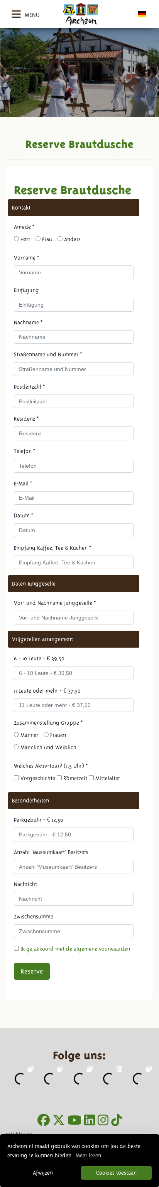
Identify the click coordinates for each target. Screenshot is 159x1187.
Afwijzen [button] (43, 1173)
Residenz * (26, 419)
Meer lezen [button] (88, 1155)
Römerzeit (74, 778)
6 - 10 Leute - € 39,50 (39, 658)
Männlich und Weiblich (47, 747)
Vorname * (26, 258)
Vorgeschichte (37, 778)
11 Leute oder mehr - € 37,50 (47, 691)
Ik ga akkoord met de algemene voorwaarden (75, 949)
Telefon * (24, 451)
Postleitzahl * (29, 387)
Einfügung (26, 290)
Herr (24, 239)
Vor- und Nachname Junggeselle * (55, 603)
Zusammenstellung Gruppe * (48, 723)
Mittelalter (107, 778)
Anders (72, 239)
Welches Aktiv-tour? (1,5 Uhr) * (51, 766)
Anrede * (24, 227)
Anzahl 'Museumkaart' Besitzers (51, 852)
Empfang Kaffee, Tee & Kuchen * (52, 548)
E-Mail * (23, 483)
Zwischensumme (33, 916)
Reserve (31, 971)
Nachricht (25, 884)
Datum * (23, 515)
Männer (28, 735)
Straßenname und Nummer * (48, 354)
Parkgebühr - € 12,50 (38, 820)
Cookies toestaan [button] (116, 1173)
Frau (46, 239)
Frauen (57, 735)
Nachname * (28, 322)
